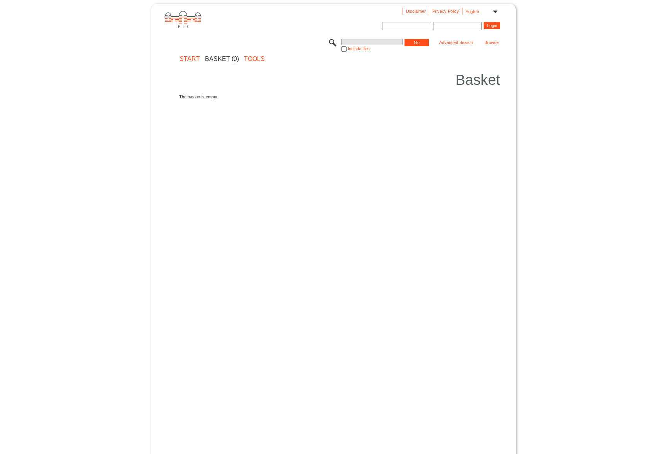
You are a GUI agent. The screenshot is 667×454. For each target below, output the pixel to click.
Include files (359, 48)
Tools (254, 59)
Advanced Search (456, 42)
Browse (491, 42)
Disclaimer (416, 11)
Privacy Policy (445, 11)
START (189, 59)
